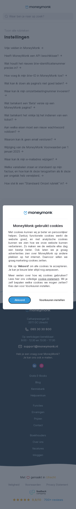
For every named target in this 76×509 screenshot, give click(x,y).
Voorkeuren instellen (52, 299)
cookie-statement (48, 278)
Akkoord (20, 299)
